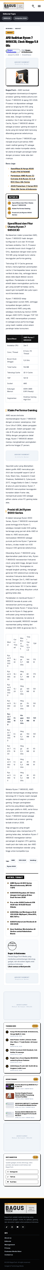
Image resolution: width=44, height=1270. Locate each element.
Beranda (9, 28)
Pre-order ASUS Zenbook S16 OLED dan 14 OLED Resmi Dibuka (22, 904)
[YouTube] (17, 1227)
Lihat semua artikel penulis (19, 966)
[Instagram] (12, 1227)
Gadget (18, 28)
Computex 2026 (21, 18)
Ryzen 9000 (11, 866)
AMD (13, 860)
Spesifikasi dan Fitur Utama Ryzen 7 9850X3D (22, 204)
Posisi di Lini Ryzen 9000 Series (22, 214)
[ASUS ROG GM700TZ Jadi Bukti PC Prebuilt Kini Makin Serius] (10, 1105)
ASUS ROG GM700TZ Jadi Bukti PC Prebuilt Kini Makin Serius (26, 1104)
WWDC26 (6, 18)
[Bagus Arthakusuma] (13, 51)
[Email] (23, 1227)
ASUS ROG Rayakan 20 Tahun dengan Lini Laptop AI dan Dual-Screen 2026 (22, 895)
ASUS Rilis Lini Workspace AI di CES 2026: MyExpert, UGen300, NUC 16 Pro (23, 914)
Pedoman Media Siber (13, 1251)
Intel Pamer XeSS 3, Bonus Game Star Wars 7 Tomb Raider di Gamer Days (24, 1042)
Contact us (9, 1255)
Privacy (7, 1248)
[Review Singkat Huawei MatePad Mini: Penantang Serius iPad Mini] (10, 1096)
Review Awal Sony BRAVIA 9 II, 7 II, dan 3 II (26, 1085)
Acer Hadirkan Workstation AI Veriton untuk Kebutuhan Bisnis (22, 931)
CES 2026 (22, 860)
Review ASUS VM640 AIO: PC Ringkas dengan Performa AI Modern (25, 1113)
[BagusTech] (16, 6)
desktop (33, 860)
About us (8, 1238)
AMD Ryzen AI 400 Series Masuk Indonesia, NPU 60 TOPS (21, 885)
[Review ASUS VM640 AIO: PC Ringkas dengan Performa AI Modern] (10, 1115)
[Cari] (33, 5)
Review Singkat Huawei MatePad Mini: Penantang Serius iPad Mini (24, 1095)
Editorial (8, 1241)
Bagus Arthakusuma (26, 51)
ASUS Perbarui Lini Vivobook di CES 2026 (23, 923)
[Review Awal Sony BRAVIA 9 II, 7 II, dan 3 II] (10, 1086)
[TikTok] (7, 1227)
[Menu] (39, 5)
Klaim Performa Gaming (21, 208)
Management (10, 1245)
